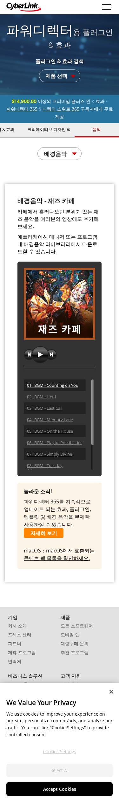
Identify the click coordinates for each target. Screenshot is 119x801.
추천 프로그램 (75, 652)
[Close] (111, 692)
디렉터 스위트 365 (61, 109)
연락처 (14, 661)
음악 (97, 129)
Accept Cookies (59, 789)
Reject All (59, 770)
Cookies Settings (59, 751)
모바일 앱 (70, 634)
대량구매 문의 (75, 643)
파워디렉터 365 (21, 109)
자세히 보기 (43, 533)
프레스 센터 (19, 634)
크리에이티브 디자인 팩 (49, 129)
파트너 (14, 643)
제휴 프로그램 (22, 652)
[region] (59, 742)
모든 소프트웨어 (77, 626)
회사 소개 (17, 626)
